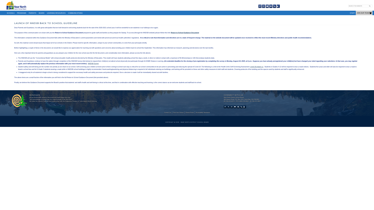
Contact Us (167, 112)
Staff (352, 13)
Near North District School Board (99, 5)
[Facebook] (260, 6)
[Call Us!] (274, 6)
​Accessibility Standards (203, 112)
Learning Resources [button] (56, 13)
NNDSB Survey (93, 63)
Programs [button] (21, 13)
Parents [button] (32, 13)
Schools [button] (11, 13)
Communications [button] (75, 13)
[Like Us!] (225, 106)
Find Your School (178, 112)
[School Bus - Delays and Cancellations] (270, 6)
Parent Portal (190, 112)
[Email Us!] (267, 6)
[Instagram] (263, 6)
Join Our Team (363, 13)
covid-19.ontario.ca (256, 67)
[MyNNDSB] (278, 6)
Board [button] (41, 13)
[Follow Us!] (228, 106)
